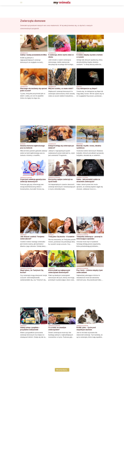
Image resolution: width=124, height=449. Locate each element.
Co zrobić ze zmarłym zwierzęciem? (57, 328)
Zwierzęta (80, 144)
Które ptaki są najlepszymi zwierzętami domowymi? (59, 271)
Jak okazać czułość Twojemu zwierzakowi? (32, 238)
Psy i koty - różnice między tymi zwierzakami (90, 271)
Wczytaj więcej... (62, 370)
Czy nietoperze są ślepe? (87, 88)
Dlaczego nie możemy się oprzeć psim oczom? (33, 89)
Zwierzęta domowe (26, 177)
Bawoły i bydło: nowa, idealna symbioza (89, 147)
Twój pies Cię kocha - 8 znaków (61, 237)
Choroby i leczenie (82, 177)
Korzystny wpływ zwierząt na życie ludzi (60, 180)
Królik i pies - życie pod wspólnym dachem (86, 328)
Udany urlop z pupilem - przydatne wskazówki (30, 328)
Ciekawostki (24, 53)
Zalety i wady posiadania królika (33, 55)
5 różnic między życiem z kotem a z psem (90, 56)
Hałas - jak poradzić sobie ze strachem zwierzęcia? (88, 180)
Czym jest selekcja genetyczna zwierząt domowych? (33, 180)
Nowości (79, 86)
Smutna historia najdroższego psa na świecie (32, 147)
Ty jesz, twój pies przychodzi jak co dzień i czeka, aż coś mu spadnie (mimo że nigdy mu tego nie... (32, 96)
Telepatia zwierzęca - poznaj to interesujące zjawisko (89, 238)
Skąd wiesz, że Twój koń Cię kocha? (31, 271)
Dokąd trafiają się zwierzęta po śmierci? (61, 147)
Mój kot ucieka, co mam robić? (60, 88)
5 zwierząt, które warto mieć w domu (61, 56)
